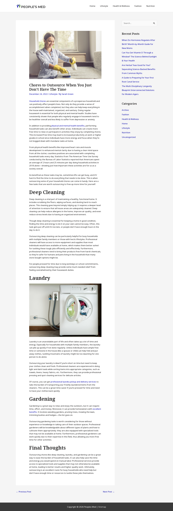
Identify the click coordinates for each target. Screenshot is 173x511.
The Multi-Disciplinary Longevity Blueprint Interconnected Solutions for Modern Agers (138, 90)
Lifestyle (53, 94)
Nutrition (126, 132)
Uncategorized (129, 137)
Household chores (37, 101)
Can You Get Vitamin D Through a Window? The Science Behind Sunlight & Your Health (139, 56)
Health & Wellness (130, 119)
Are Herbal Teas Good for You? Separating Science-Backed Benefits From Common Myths (138, 69)
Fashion (125, 114)
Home (125, 123)
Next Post (109, 491)
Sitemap (102, 506)
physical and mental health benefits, (68, 125)
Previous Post (23, 491)
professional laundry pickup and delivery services (73, 381)
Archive (125, 110)
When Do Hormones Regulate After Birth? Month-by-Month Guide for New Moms (138, 44)
